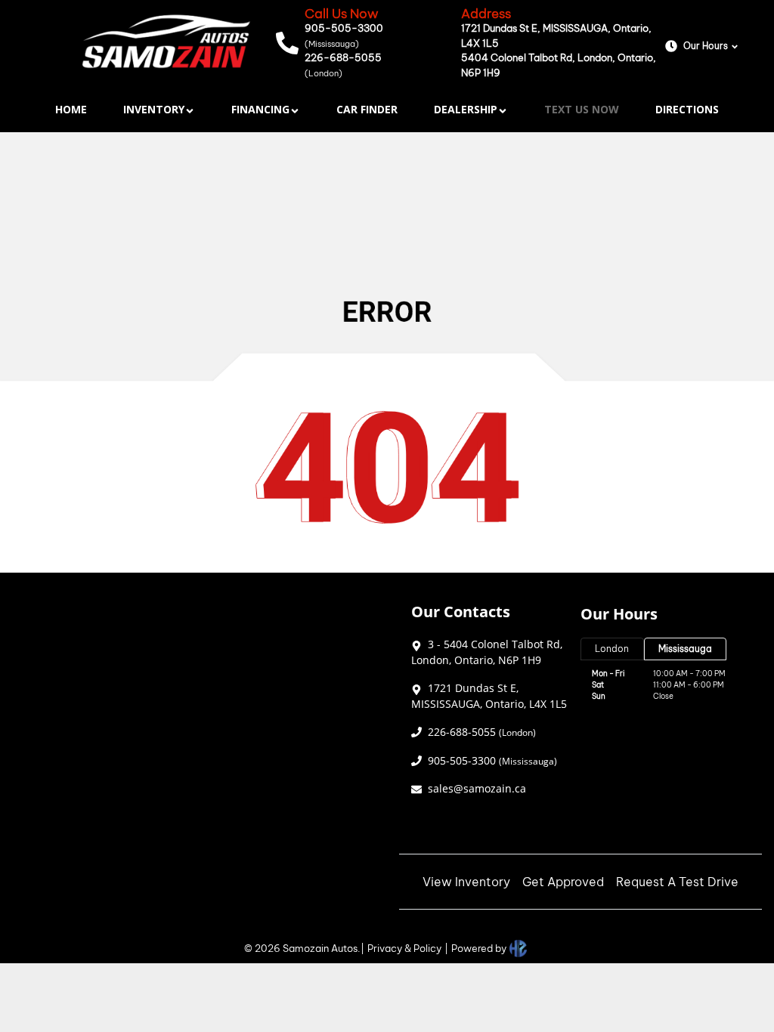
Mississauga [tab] (685, 648)
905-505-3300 (344, 35)
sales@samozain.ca (477, 788)
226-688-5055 (343, 65)
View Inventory (466, 881)
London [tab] (612, 648)
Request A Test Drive (677, 881)
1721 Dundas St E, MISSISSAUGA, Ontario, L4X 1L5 (556, 35)
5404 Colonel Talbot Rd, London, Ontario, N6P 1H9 (558, 65)
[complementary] (728, 986)
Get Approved (563, 881)
